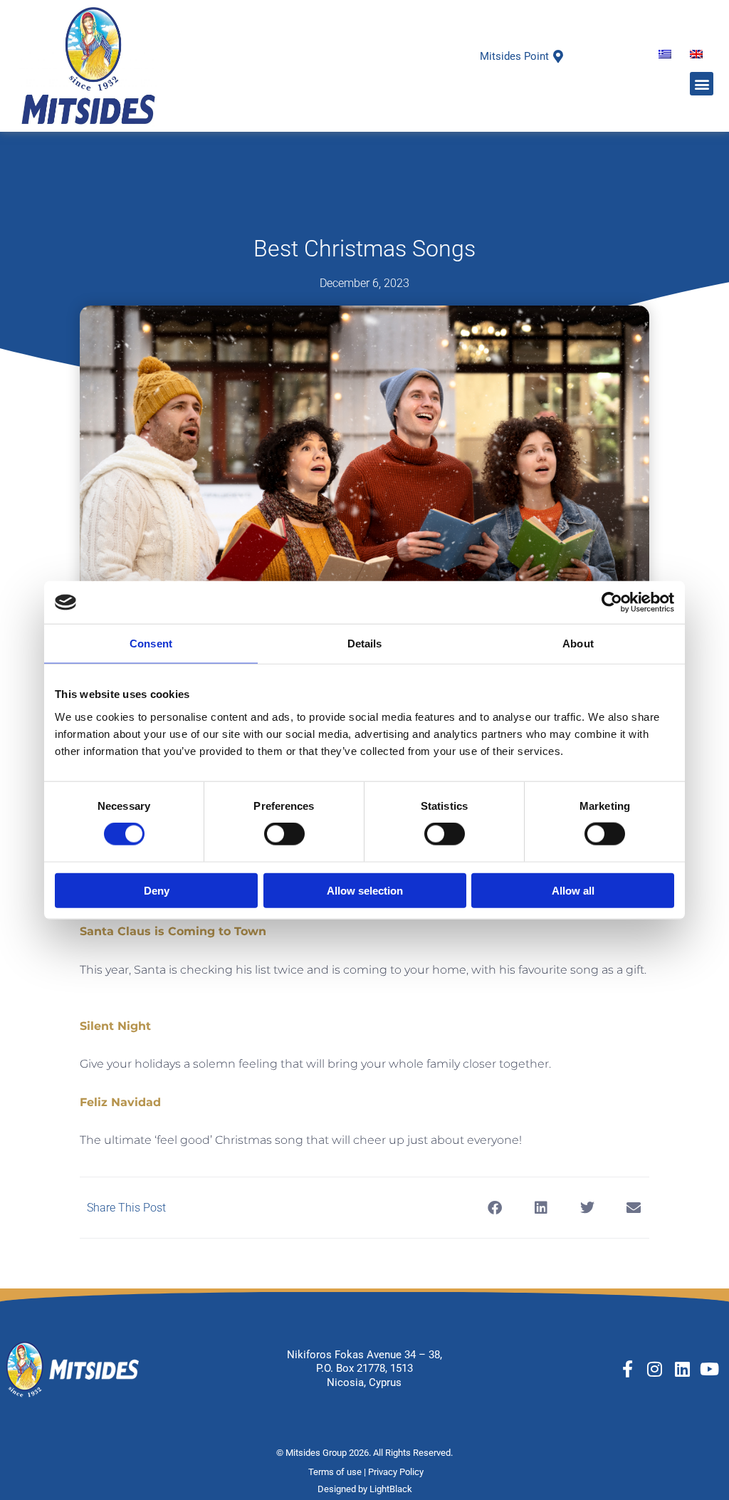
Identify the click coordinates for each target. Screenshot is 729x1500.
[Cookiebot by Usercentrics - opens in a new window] (612, 602)
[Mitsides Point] (558, 56)
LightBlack (390, 1489)
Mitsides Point (514, 56)
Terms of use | (338, 1472)
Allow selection (365, 890)
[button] (701, 83)
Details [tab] (364, 643)
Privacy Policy (397, 1472)
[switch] (284, 834)
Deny (156, 890)
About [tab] (578, 643)
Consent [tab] (151, 643)
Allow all (573, 890)
